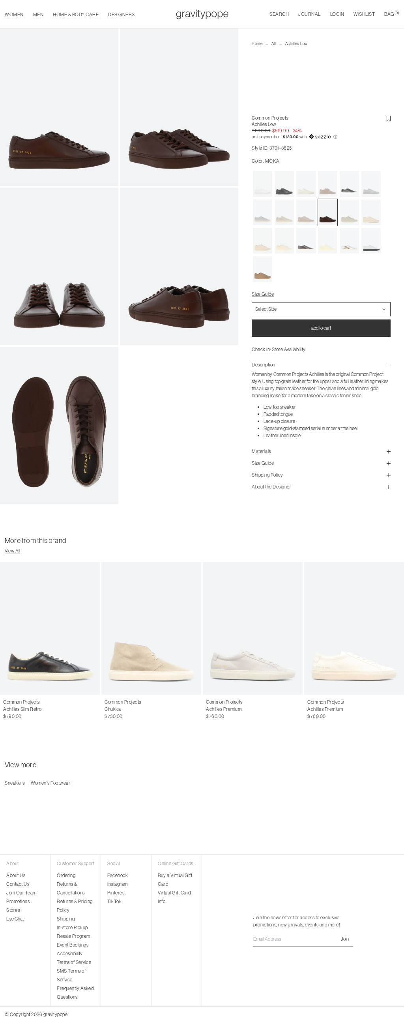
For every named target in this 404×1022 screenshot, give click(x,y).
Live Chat (15, 919)
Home (257, 43)
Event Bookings (72, 945)
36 (6, 709)
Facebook (117, 875)
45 (351, 709)
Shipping (66, 919)
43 (122, 709)
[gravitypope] (202, 14)
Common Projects (270, 118)
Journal (309, 14)
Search (279, 14)
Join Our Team (21, 893)
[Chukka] (151, 628)
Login (337, 14)
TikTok (114, 901)
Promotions (18, 901)
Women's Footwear (50, 783)
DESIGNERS (121, 14)
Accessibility (70, 953)
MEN (38, 14)
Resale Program (73, 936)
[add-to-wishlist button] (389, 118)
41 (107, 709)
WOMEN (14, 14)
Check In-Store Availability (279, 349)
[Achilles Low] (262, 184)
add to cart (321, 328)
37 (14, 709)
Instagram (117, 884)
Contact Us (17, 884)
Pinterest (116, 893)
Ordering (66, 875)
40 (310, 709)
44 (131, 709)
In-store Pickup (72, 927)
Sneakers (14, 783)
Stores (13, 910)
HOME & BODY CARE (76, 14)
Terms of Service (74, 962)
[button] (321, 137)
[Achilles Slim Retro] (50, 628)
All (273, 43)
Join (345, 939)
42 (114, 709)
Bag (391, 14)
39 (31, 709)
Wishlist (364, 14)
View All (13, 551)
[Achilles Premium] (253, 628)
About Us (15, 875)
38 (23, 709)
